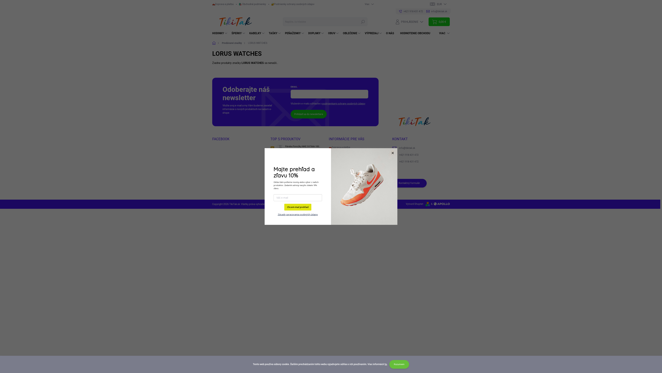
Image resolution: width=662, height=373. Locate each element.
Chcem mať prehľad (298, 207)
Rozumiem (399, 364)
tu (386, 364)
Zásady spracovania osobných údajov (298, 214)
